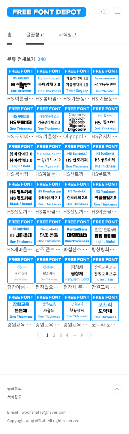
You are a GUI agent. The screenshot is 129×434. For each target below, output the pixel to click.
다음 (90, 335)
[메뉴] (117, 11)
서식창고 (67, 34)
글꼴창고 (35, 34)
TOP (117, 389)
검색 (103, 11)
